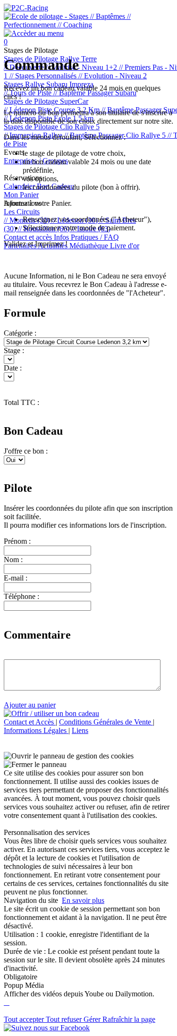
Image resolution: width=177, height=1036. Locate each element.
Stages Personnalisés (43, 76)
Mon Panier (21, 195)
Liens (80, 730)
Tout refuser (65, 1019)
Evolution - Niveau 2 (112, 76)
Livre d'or (124, 246)
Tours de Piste (28, 93)
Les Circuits (22, 212)
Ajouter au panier (30, 705)
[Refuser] (8, 1002)
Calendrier (20, 186)
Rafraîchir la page (128, 1019)
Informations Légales (36, 730)
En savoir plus (83, 900)
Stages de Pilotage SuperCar (46, 101)
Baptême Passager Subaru (94, 93)
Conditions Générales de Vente (106, 722)
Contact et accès (29, 237)
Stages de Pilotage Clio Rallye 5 (52, 127)
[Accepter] (6, 1002)
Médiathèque (89, 246)
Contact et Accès (30, 722)
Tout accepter (25, 1019)
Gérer (93, 1019)
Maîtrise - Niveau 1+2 (82, 67)
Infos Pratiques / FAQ (86, 237)
